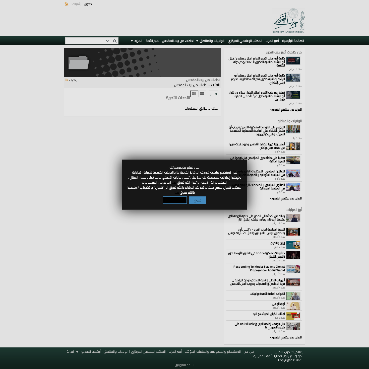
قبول (198, 200)
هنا (174, 182)
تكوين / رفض (174, 200)
